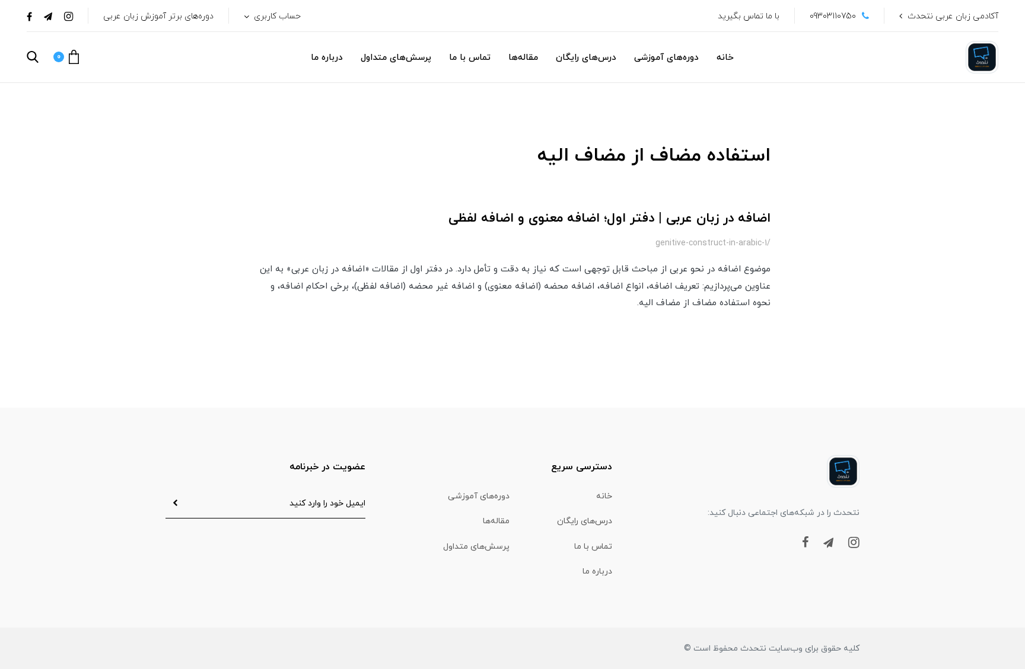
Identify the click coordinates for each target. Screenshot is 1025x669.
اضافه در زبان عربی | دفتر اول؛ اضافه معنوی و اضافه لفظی (609, 218)
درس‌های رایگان (586, 58)
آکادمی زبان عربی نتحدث (953, 16)
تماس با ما (470, 58)
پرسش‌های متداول (396, 58)
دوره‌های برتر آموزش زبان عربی (158, 16)
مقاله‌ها (523, 58)
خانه (725, 58)
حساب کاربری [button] (276, 16)
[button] (66, 57)
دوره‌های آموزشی (666, 58)
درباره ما (327, 58)
